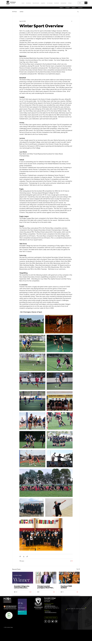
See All (78, 569)
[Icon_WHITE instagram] (49, 621)
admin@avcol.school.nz (50, 605)
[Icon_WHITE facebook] (45, 621)
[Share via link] (27, 556)
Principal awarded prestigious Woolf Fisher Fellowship (45, 586)
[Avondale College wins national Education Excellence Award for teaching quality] (22, 578)
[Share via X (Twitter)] (23, 556)
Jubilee (21, 11)
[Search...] (86, 3)
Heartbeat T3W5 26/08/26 (66, 586)
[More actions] (72, 21)
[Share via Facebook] (20, 556)
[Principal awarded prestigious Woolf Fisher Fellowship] (46, 578)
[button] (78, 11)
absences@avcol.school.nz (50, 612)
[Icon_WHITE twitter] (52, 621)
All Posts (14, 11)
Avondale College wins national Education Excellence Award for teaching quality (21, 586)
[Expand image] (31, 324)
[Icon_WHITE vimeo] (56, 621)
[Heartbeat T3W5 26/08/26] (69, 578)
